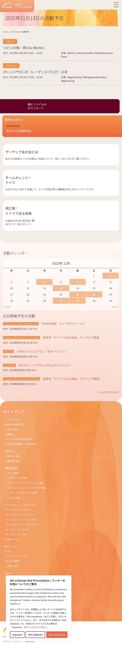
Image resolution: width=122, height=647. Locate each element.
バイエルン (11, 65)
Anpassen (17, 634)
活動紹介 (10, 434)
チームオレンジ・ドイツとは (19, 505)
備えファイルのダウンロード (37, 106)
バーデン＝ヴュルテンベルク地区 (21, 492)
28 (77, 300)
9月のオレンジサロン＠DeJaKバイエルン (44, 365)
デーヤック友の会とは (21, 151)
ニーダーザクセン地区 (16, 477)
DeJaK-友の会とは (14, 424)
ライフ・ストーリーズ (16, 556)
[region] (38, 608)
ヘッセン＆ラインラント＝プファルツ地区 (26, 487)
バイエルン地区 (13, 497)
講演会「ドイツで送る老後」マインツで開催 (70, 379)
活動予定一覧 (12, 460)
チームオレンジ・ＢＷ (16, 534)
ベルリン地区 (12, 473)
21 (77, 294)
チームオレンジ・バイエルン (19, 514)
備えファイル (11, 546)
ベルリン (10, 41)
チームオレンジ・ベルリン (18, 509)
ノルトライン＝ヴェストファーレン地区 (25, 482)
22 (94, 294)
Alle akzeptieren (57, 634)
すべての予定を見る (108, 392)
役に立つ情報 (12, 560)
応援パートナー (13, 539)
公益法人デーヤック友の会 (23, 5)
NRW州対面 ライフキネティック (63, 323)
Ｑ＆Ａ (7, 573)
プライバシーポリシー (12, 641)
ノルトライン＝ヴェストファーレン (20, 323)
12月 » (115, 307)
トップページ (11, 419)
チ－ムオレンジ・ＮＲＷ (17, 529)
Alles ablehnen (35, 634)
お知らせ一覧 (12, 456)
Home (5, 31)
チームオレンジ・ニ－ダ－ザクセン (22, 524)
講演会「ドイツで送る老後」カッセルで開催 (72, 337)
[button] (62, 129)
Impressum (30, 641)
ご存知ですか (12, 565)
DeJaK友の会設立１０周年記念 (20, 443)
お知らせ (9, 451)
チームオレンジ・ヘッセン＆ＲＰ (21, 519)
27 (61, 300)
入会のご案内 (12, 429)
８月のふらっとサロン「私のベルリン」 (42, 351)
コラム (8, 551)
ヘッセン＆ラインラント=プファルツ (21, 337)
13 (61, 288)
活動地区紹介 (11, 468)
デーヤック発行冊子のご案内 (19, 439)
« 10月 (6, 307)
